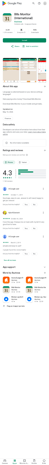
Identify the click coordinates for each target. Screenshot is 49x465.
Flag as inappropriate (14, 306)
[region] (24, 31)
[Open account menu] (45, 3)
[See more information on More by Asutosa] (45, 273)
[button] (24, 32)
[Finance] (8, 118)
